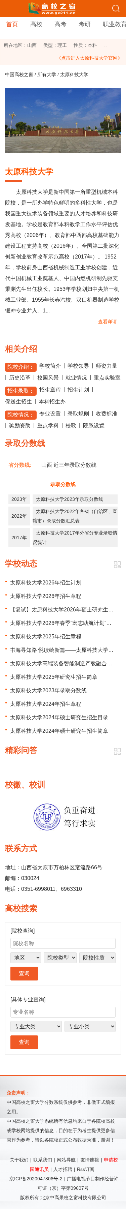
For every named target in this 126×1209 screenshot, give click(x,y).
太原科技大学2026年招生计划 (45, 582)
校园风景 (48, 378)
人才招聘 (62, 1169)
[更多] (117, 565)
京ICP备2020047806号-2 (35, 1178)
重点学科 (48, 425)
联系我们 (42, 1159)
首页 (12, 24)
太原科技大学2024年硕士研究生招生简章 (59, 731)
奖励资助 (20, 425)
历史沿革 (20, 378)
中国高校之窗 (19, 74)
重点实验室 (107, 378)
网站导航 (66, 1159)
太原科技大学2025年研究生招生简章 (53, 677)
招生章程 (50, 390)
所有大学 (46, 74)
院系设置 (93, 425)
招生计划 (78, 390)
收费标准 (106, 414)
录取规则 (78, 414)
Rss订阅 (85, 1169)
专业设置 (50, 414)
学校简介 (50, 366)
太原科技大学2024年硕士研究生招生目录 (59, 717)
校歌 (71, 425)
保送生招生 (18, 401)
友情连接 (89, 1159)
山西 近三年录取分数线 (68, 465)
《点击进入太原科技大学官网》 (89, 58)
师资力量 (106, 366)
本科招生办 (52, 401)
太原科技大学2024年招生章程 (45, 704)
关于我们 (19, 1159)
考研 (85, 24)
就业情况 (76, 378)
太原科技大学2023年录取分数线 (69, 499)
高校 (36, 24)
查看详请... (109, 321)
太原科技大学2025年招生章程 (45, 636)
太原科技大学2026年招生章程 (45, 596)
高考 (60, 24)
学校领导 (78, 366)
